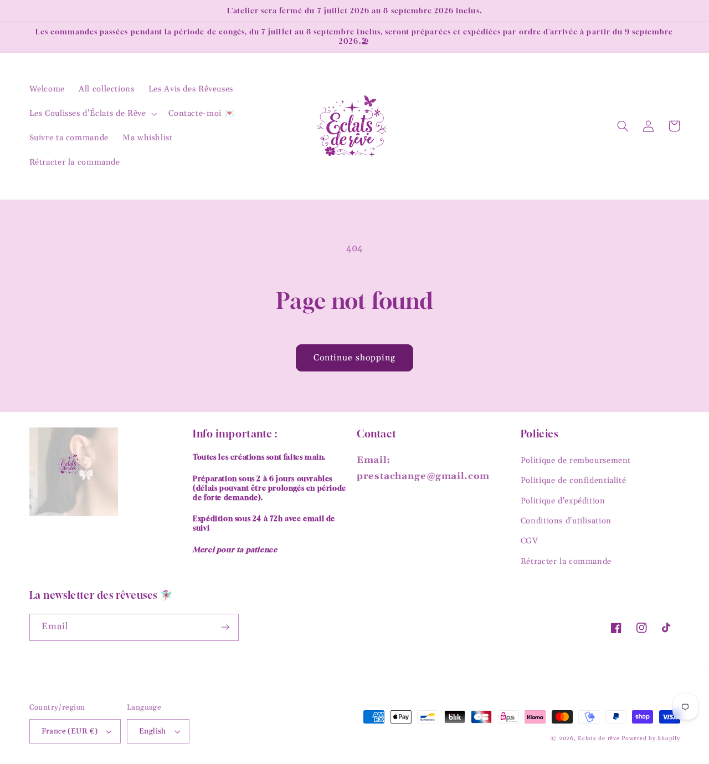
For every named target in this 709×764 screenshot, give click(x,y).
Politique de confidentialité (573, 480)
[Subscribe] (225, 627)
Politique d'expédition (563, 501)
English (152, 731)
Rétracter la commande (566, 561)
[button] (92, 113)
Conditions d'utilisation (566, 521)
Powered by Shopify (650, 738)
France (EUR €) (70, 731)
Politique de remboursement (576, 460)
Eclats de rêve (599, 738)
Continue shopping (355, 357)
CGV (529, 541)
